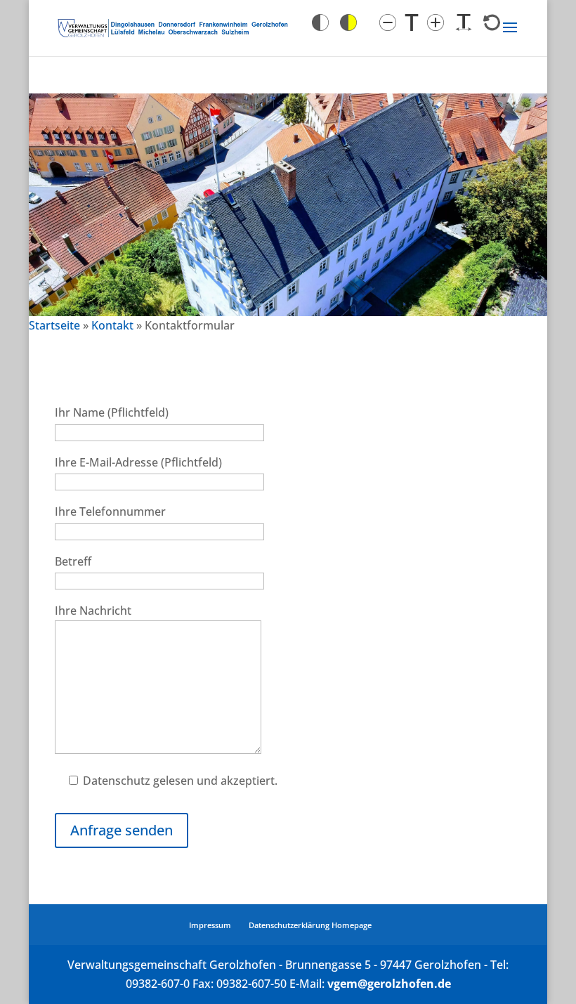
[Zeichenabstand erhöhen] (463, 22)
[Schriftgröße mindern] (387, 22)
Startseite (54, 325)
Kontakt (112, 325)
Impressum (210, 925)
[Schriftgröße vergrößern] (435, 22)
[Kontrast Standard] (320, 22)
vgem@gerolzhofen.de (389, 983)
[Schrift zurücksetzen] (491, 22)
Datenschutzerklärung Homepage (310, 925)
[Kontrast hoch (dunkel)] (348, 22)
